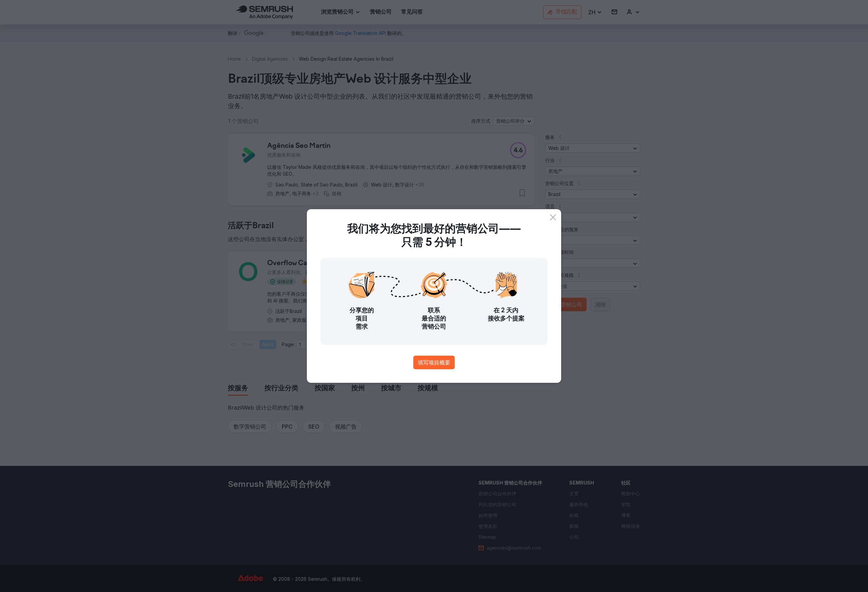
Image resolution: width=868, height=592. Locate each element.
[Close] (553, 217)
